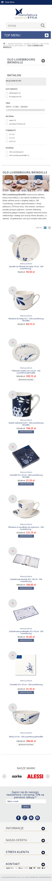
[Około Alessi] (35, 776)
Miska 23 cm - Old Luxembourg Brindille (26, 736)
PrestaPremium (45, 877)
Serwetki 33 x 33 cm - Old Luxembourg (26, 684)
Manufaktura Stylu (13, 877)
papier (12, 120)
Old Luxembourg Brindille (19, 155)
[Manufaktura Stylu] (26, 14)
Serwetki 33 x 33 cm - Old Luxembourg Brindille (26, 476)
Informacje (15, 828)
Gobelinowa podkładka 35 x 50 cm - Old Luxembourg (26, 632)
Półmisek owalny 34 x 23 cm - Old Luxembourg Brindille (26, 371)
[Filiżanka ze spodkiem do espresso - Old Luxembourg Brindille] (26, 509)
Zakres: (9, 107)
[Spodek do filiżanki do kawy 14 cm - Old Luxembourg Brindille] (26, 248)
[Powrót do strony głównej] (4, 43)
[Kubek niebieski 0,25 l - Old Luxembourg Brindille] (26, 404)
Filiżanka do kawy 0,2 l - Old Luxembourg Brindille (26, 319)
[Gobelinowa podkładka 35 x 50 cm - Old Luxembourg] (26, 613)
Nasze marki (26, 768)
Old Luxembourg (16, 152)
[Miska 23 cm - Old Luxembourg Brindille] (26, 717)
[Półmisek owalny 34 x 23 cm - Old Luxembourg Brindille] (26, 352)
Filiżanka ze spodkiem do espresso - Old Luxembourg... (26, 528)
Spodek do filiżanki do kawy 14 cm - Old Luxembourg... (26, 267)
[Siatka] (45, 227)
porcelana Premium (17, 124)
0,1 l (12, 134)
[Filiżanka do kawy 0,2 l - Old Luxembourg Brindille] (26, 300)
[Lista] (49, 227)
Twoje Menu (9, 2)
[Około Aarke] (17, 776)
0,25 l (12, 141)
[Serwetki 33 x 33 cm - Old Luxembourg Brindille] (26, 457)
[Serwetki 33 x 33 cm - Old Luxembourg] (26, 665)
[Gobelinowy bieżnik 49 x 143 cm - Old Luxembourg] (26, 561)
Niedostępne (15, 93)
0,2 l (12, 138)
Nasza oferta (16, 840)
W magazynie (15, 96)
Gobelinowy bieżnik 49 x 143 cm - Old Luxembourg (26, 580)
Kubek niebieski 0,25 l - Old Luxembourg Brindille (26, 424)
